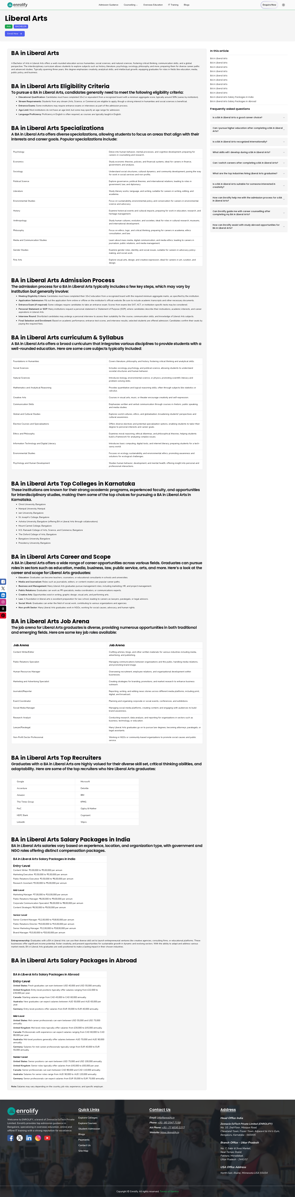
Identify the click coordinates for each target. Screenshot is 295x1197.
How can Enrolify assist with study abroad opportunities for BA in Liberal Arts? (246, 226)
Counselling (129, 4)
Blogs (186, 4)
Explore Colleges (88, 1117)
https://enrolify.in (169, 1132)
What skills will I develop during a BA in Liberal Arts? (241, 152)
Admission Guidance (108, 4)
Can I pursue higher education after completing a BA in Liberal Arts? (248, 129)
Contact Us (84, 1145)
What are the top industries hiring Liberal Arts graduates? (245, 173)
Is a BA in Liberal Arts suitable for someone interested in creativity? (244, 185)
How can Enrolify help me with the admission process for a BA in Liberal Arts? (247, 199)
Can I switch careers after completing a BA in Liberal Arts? (245, 162)
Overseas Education (153, 4)
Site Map (83, 1151)
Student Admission (89, 1128)
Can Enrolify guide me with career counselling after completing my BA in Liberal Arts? (241, 213)
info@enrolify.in (165, 1117)
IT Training (173, 4)
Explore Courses (87, 1123)
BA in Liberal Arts (218, 58)
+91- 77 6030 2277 (173, 1127)
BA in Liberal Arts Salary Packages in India (232, 97)
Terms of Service (169, 1191)
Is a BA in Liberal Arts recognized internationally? (240, 141)
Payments (84, 1139)
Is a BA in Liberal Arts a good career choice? (237, 117)
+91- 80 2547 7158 (169, 1122)
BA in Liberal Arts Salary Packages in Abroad (233, 101)
